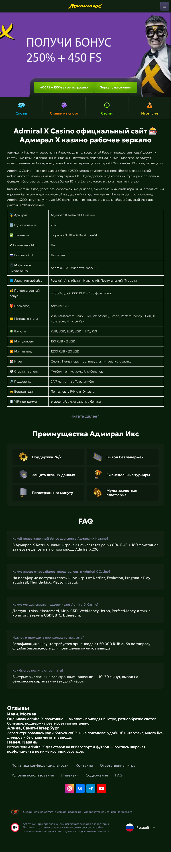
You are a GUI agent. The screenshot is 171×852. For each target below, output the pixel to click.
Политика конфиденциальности (40, 765)
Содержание (97, 775)
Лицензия (70, 775)
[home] (85, 6)
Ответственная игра (117, 765)
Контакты (84, 765)
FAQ (118, 775)
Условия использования (33, 775)
